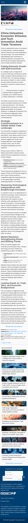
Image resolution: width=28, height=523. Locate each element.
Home (3, 2)
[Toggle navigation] (25, 2)
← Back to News (6, 342)
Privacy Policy (5, 501)
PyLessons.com (20, 520)
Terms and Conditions (7, 498)
